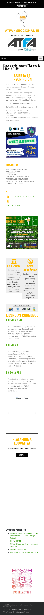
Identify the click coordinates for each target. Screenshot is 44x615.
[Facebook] (18, 6)
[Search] (26, 6)
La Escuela (14, 266)
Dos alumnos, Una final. (18, 549)
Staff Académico (30, 268)
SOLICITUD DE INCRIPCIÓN (24, 197)
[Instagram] (23, 6)
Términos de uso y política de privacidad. (17, 609)
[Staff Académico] (30, 261)
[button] (8, 141)
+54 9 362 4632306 (14, 2)
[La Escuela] (14, 261)
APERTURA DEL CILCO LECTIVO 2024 (24, 552)
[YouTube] (20, 6)
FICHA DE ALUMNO (13, 205)
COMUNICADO (15, 541)
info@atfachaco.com (30, 2)
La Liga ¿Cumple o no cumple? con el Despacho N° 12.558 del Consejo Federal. (24, 535)
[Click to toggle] (40, 58)
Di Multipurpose (18, 612)
